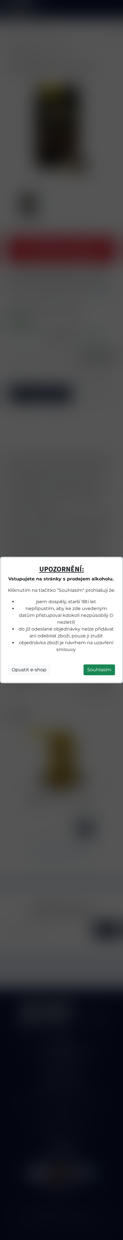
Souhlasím (99, 669)
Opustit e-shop (29, 669)
